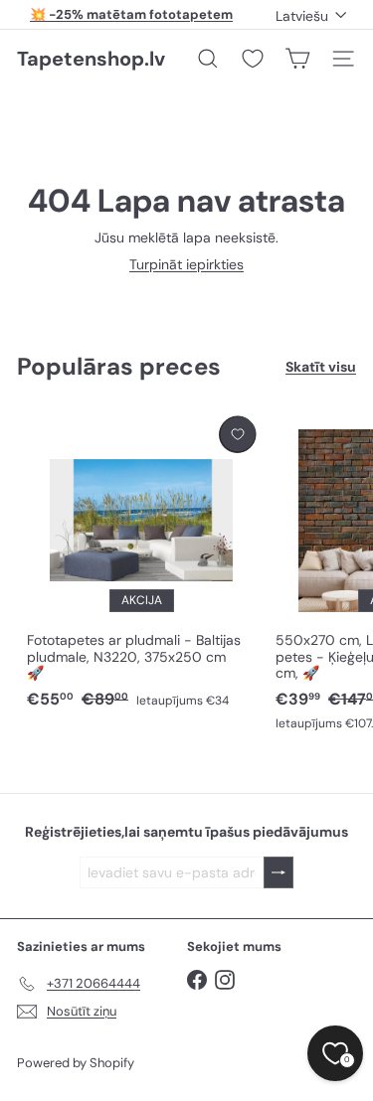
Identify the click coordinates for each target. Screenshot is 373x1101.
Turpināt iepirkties (186, 264)
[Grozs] (297, 58)
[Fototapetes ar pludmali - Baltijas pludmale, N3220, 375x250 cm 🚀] (141, 563)
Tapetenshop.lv (91, 59)
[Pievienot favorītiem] (237, 434)
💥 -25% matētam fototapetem (131, 14)
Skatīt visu (320, 367)
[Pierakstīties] (278, 873)
